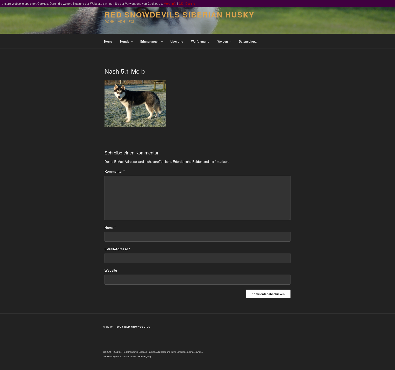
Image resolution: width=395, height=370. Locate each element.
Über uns (176, 41)
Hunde (124, 41)
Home (108, 41)
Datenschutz (248, 41)
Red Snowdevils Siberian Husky (179, 14)
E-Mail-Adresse (117, 249)
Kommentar (115, 171)
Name (110, 227)
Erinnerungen (149, 41)
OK (181, 3)
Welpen (222, 41)
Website (111, 270)
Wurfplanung (200, 41)
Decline (190, 3)
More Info (170, 3)
